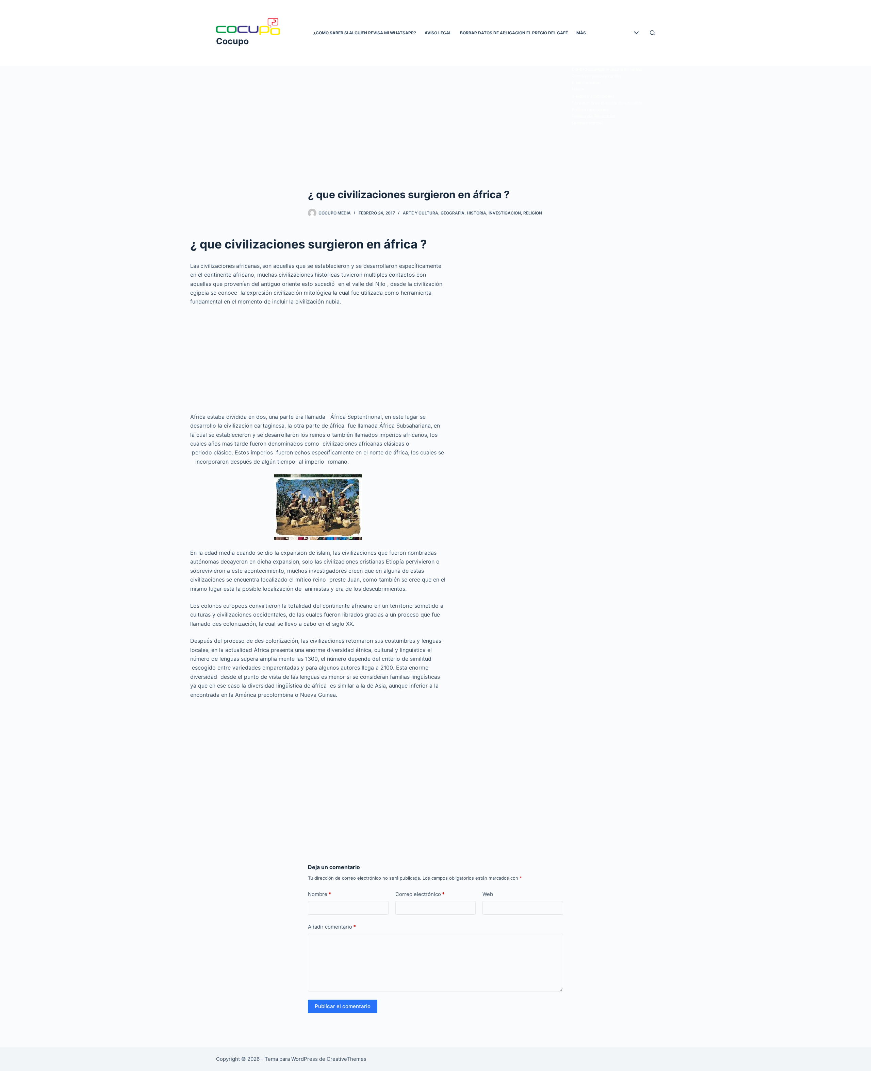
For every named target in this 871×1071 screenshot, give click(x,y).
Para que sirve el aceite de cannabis (607, 102)
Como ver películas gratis (596, 76)
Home (578, 89)
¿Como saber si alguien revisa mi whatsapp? (364, 32)
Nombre (319, 894)
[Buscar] (652, 32)
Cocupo (232, 41)
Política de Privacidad (593, 116)
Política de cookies (590, 109)
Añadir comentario (332, 926)
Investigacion (505, 212)
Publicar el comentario (343, 1006)
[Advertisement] (435, 116)
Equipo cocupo (586, 82)
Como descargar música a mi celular (607, 69)
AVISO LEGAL (438, 32)
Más (581, 32)
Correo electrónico (420, 894)
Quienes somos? (587, 122)
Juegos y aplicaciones (593, 96)
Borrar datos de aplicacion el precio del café (514, 32)
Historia (476, 212)
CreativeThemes (346, 1059)
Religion (532, 212)
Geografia (452, 212)
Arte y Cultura (420, 212)
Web (487, 894)
